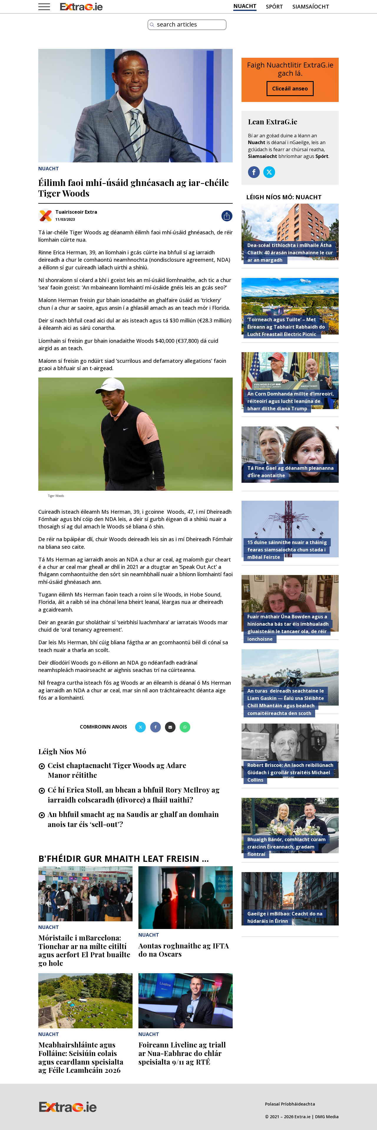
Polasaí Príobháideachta (290, 1104)
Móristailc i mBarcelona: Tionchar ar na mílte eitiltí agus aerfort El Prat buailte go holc (84, 950)
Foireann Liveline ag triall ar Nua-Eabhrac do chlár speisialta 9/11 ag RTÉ (182, 1053)
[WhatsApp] (185, 727)
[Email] (170, 727)
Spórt (321, 156)
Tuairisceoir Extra (76, 212)
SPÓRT (274, 6)
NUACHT (245, 5)
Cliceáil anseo (290, 88)
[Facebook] (155, 727)
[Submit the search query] (152, 25)
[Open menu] (44, 7)
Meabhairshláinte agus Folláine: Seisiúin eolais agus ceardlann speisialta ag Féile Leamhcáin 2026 (80, 1057)
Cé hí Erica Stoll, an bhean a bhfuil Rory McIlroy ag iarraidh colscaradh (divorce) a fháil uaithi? (134, 794)
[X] (140, 727)
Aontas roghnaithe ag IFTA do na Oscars (183, 950)
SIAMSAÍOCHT (310, 6)
